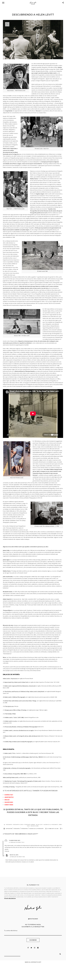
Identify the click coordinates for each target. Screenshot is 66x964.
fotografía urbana (29, 824)
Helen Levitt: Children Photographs (14, 697)
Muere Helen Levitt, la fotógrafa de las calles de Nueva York (22, 736)
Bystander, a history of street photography (17, 768)
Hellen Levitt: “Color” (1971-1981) (14, 717)
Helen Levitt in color (11, 721)
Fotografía (17, 828)
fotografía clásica (18, 824)
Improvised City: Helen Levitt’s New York (16, 682)
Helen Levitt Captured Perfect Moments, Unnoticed (19, 686)
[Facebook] (28, 947)
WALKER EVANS (9, 802)
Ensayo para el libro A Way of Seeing (15, 710)
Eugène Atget (40, 194)
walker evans (34, 825)
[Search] (59, 953)
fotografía (9, 824)
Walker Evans (34, 178)
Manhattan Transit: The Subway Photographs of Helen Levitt (23, 781)
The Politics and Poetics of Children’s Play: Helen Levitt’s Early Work (24, 691)
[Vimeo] (37, 947)
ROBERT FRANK (9, 804)
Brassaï (38, 111)
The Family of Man (10, 714)
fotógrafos (24, 828)
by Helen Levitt (10, 777)
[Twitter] (31, 947)
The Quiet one (9, 706)
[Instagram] (34, 947)
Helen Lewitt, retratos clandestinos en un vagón (19, 730)
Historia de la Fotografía (36, 828)
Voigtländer (8, 111)
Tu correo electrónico (10, 930)
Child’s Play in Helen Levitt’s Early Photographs (19, 741)
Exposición (9, 828)
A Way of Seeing (10, 786)
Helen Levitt (8, 753)
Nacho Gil (12, 854)
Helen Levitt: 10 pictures (10, 678)
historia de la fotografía (50, 824)
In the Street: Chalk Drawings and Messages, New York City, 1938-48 (22, 757)
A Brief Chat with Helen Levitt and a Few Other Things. (20, 701)
